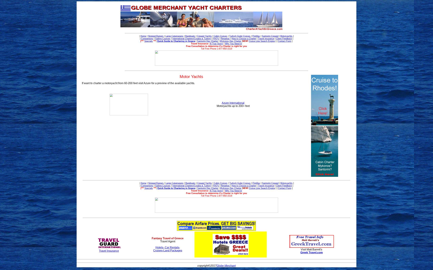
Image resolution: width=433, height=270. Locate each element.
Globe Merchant (226, 265)
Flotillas (256, 36)
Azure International (233, 102)
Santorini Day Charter (207, 41)
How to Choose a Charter (244, 38)
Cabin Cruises (220, 36)
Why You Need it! (233, 43)
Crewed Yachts (204, 36)
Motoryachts (286, 36)
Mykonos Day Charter (230, 41)
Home (143, 36)
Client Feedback (284, 38)
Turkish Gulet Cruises (239, 36)
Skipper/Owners (156, 36)
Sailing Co (160, 38)
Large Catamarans (174, 36)
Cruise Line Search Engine (262, 41)
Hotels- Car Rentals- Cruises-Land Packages (167, 249)
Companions (147, 38)
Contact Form (284, 41)
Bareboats (190, 36)
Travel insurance (266, 38)
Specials (148, 41)
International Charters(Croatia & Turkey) (191, 38)
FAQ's (216, 38)
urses (167, 38)
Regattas (225, 38)
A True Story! (216, 43)
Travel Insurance (109, 250)
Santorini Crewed (270, 36)
